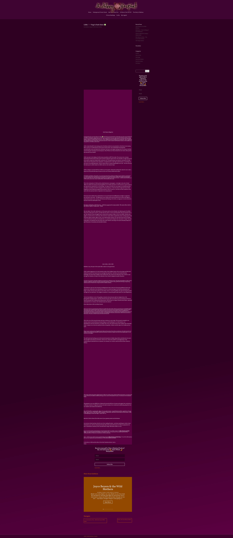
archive (111, 492)
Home (89, 12)
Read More (108, 502)
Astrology (138, 57)
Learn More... (98, 467)
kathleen (87, 26)
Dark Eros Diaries (140, 59)
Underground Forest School (100, 12)
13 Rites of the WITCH (125, 12)
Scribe (118, 15)
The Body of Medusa (138, 12)
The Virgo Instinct (140, 40)
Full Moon (138, 63)
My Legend (124, 15)
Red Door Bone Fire (113, 12)
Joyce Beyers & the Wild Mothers (107, 488)
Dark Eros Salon (139, 61)
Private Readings (110, 15)
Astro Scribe (99, 26)
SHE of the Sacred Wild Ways (114, 437)
